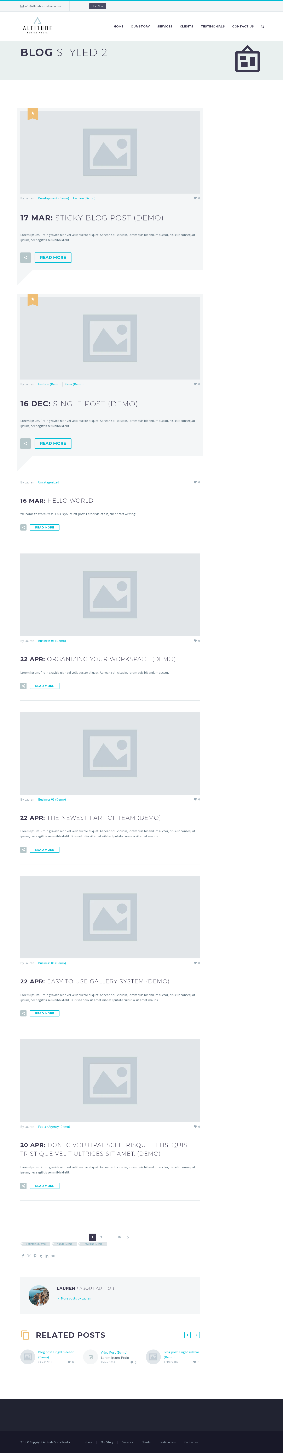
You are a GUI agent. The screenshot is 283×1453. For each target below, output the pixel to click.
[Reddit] (53, 1256)
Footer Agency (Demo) (54, 1127)
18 (119, 1237)
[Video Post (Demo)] (92, 1357)
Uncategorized (48, 482)
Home (118, 26)
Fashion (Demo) (84, 198)
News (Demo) (73, 384)
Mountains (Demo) (36, 1244)
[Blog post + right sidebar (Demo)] (29, 1357)
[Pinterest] (35, 1256)
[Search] (262, 26)
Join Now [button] (97, 6)
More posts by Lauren (76, 1298)
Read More (53, 257)
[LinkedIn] (47, 1256)
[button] (25, 257)
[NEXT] (128, 1237)
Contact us (243, 26)
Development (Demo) (53, 198)
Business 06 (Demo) (52, 641)
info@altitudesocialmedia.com (43, 6)
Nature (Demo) (65, 1244)
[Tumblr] (41, 1256)
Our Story (140, 26)
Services (164, 26)
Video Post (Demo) (114, 1352)
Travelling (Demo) (93, 1244)
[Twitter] (29, 1256)
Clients (186, 26)
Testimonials (213, 26)
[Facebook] (23, 1256)
